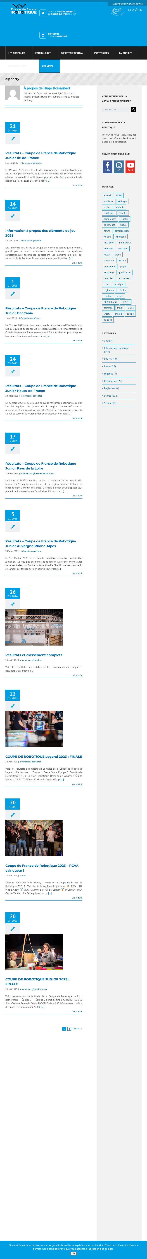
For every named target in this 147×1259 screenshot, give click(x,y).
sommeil (108, 307)
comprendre (110, 218)
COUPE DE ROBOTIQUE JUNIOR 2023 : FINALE (34, 952)
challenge (109, 213)
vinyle (131, 307)
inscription (109, 242)
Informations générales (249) (116, 349)
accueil (107, 195)
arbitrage (122, 201)
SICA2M (125, 301)
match (107, 254)
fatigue (123, 224)
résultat (122, 290)
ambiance (108, 201)
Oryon (118, 254)
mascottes (123, 248)
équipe (130, 313)
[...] (47, 180)
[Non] (142, 1250)
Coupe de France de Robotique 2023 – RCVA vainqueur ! (34, 838)
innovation (120, 236)
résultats (108, 296)
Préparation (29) (113, 381)
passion (122, 260)
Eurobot (124, 218)
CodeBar (122, 213)
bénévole (119, 207)
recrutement (124, 278)
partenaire (109, 260)
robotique (118, 284)
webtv (107, 313)
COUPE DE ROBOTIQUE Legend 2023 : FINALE (34, 729)
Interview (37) (111, 359)
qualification (124, 272)
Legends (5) (110, 373)
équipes (108, 319)
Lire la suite (77, 185)
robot (106, 284)
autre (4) (108, 340)
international (125, 242)
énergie (118, 313)
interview (108, 248)
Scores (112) (111, 395)
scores (120, 296)
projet (123, 266)
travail (120, 307)
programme (109, 266)
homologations (122, 230)
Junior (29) (110, 366)
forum (107, 230)
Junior (45, 473)
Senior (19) (110, 403)
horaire (107, 236)
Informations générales (31, 163)
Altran (119, 195)
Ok (73, 1253)
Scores (51, 473)
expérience (109, 224)
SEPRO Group (110, 301)
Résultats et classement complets (34, 627)
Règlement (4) (111, 388)
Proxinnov (109, 272)
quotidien (108, 278)
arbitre (107, 207)
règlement (109, 290)
